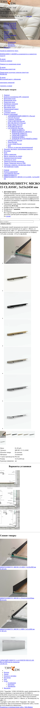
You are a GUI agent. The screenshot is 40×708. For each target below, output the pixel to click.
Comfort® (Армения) (14, 119)
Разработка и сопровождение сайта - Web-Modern (16, 707)
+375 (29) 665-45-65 (9, 25)
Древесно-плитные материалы (14, 161)
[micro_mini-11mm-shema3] (20, 520)
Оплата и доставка (10, 35)
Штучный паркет (9, 105)
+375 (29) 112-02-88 (9, 23)
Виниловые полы (10, 98)
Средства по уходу (10, 159)
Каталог (6, 31)
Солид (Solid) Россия (15, 144)
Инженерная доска (10, 100)
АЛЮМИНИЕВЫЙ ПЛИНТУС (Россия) (21, 116)
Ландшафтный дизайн (11, 166)
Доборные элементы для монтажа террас (17, 165)
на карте (29, 16)
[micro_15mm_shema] (20, 480)
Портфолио (11, 45)
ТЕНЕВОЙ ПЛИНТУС (19, 133)
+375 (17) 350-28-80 (9, 28)
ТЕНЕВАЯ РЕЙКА (18, 137)
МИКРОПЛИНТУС (18, 130)
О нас (6, 40)
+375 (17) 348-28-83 (9, 26)
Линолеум (7, 111)
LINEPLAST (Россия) (15, 140)
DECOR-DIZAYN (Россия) (17, 123)
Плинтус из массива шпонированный (20, 147)
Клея (5, 152)
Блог (5, 38)
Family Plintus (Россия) (15, 125)
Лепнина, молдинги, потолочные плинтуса (18, 149)
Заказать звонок (5, 223)
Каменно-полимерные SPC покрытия (16, 97)
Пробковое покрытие (11, 104)
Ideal (9, 145)
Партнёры (11, 44)
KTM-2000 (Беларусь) (15, 126)
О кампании (12, 42)
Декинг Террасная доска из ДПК (15, 163)
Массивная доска (9, 107)
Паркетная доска (9, 102)
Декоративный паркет (11, 109)
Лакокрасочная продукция (12, 158)
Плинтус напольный (11, 114)
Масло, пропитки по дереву (13, 156)
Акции (6, 33)
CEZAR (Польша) (14, 118)
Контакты (7, 47)
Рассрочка (7, 37)
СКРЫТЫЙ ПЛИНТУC (20, 135)
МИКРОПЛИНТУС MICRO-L (22, 132)
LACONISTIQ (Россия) (15, 128)
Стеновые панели (10, 112)
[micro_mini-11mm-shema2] (20, 500)
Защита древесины (10, 154)
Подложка (7, 151)
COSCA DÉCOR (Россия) (16, 121)
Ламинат (7, 95)
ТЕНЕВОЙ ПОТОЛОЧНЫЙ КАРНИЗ (24, 139)
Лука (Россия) (12, 142)
